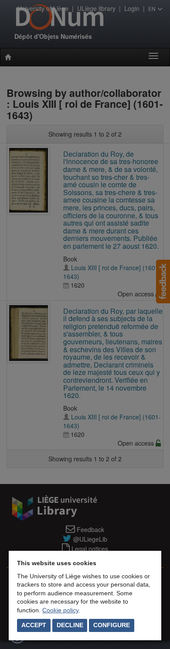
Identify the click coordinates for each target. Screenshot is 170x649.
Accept (33, 625)
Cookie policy (60, 610)
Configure (111, 625)
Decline (70, 625)
